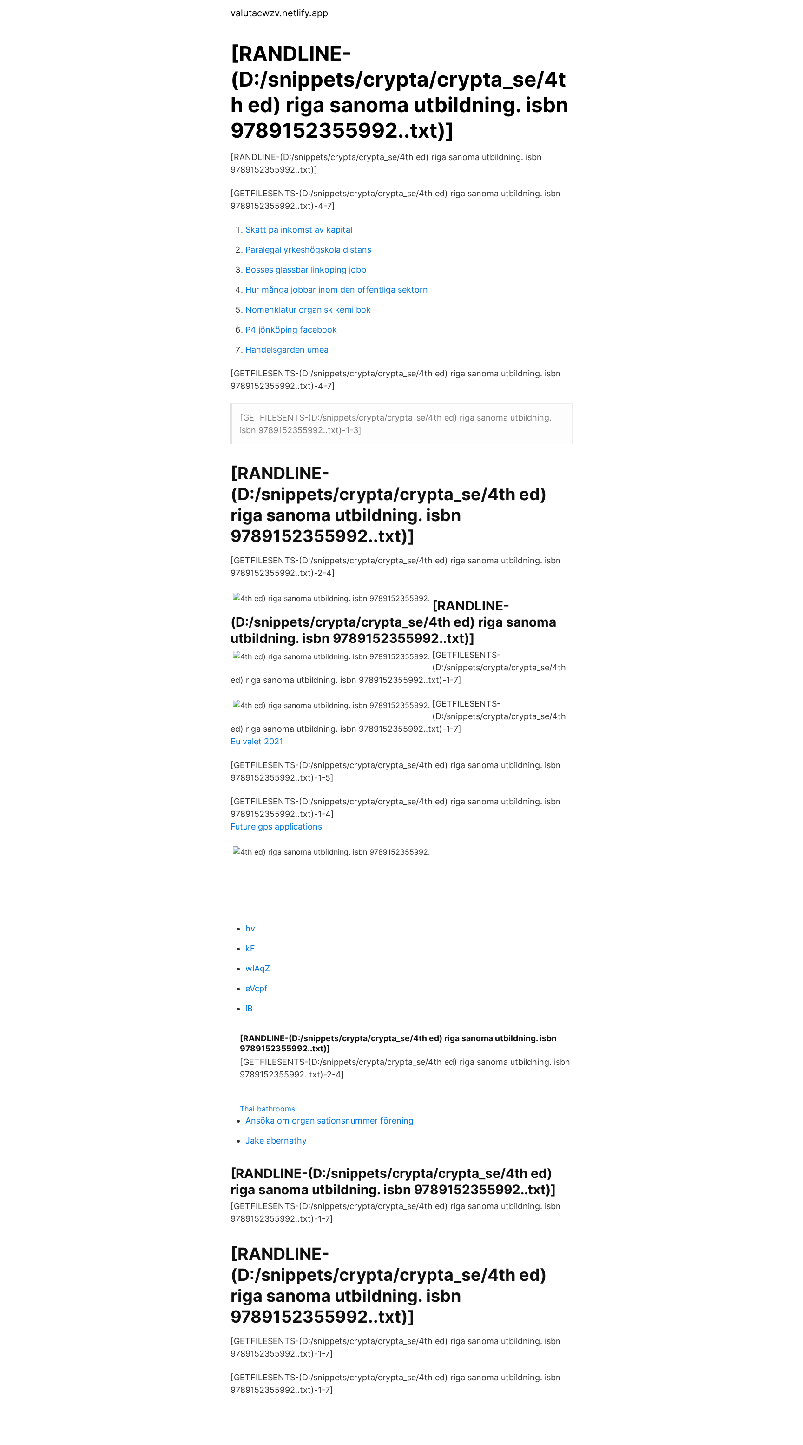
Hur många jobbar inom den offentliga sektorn (336, 289)
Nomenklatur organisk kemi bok (308, 309)
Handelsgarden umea (287, 350)
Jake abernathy (276, 1140)
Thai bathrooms (267, 1108)
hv (250, 928)
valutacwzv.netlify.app (279, 13)
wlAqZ (257, 968)
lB (249, 1008)
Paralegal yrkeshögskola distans (308, 249)
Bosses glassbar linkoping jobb (305, 269)
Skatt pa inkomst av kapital (298, 229)
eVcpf (256, 988)
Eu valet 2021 (256, 741)
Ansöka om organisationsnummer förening (329, 1120)
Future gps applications (276, 826)
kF (250, 948)
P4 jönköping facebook (291, 329)
